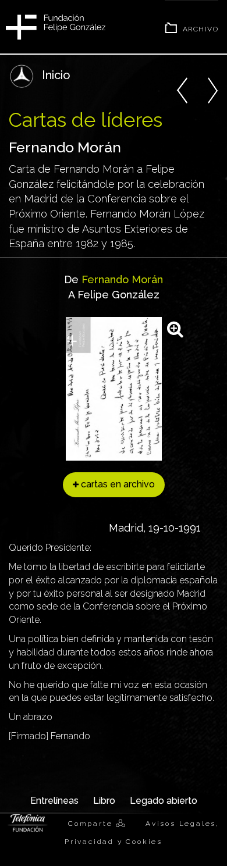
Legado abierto (163, 800)
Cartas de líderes (85, 119)
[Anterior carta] (182, 88)
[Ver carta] (114, 388)
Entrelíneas (54, 800)
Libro (104, 800)
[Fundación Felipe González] (55, 25)
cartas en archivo (117, 484)
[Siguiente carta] (212, 88)
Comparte (92, 823)
